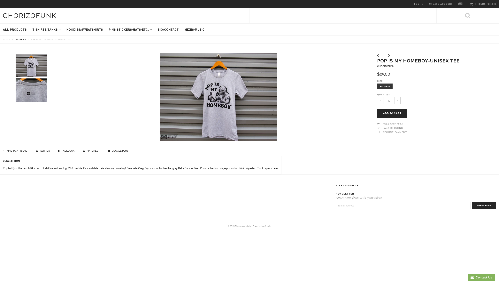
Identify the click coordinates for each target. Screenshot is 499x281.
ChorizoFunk (30, 16)
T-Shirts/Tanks (46, 29)
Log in (418, 4)
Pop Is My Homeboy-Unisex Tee (50, 39)
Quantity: (384, 94)
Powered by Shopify (262, 226)
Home (6, 39)
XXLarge (385, 86)
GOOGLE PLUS (119, 150)
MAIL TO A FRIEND (16, 150)
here (275, 168)
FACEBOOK (67, 150)
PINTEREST (93, 150)
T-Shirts (20, 39)
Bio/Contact (168, 29)
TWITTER (44, 150)
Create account (441, 4)
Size (380, 80)
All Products (15, 29)
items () (485, 4)
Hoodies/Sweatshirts (84, 29)
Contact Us (483, 277)
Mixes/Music (195, 29)
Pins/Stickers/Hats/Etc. (129, 29)
